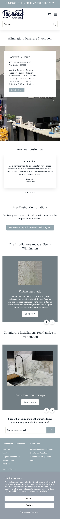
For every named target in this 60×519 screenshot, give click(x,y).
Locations (6, 453)
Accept (29, 498)
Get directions (16, 90)
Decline (29, 505)
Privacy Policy (42, 491)
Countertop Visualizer (39, 453)
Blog (31, 460)
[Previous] (46, 322)
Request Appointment (11, 457)
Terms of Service (9, 469)
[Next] (52, 322)
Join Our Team (8, 460)
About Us (6, 449)
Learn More (30, 402)
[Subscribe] (50, 430)
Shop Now (30, 313)
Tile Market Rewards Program (42, 449)
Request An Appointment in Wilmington (30, 227)
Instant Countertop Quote (40, 457)
